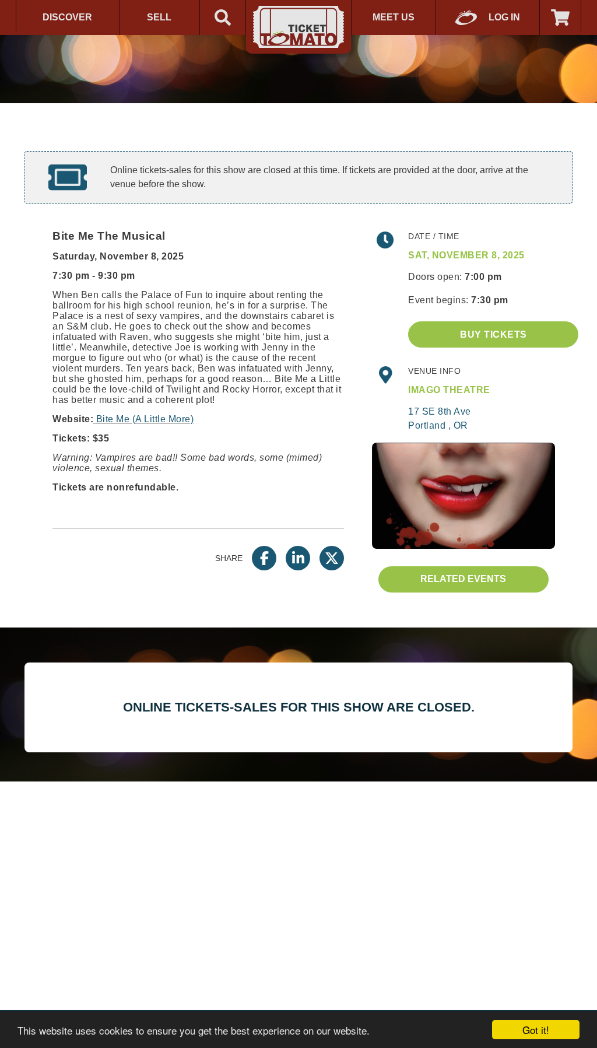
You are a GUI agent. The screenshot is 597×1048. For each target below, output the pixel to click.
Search (222, 17)
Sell (159, 17)
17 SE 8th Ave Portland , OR (439, 418)
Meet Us (394, 17)
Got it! (535, 1029)
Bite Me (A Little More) (145, 419)
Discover (67, 17)
